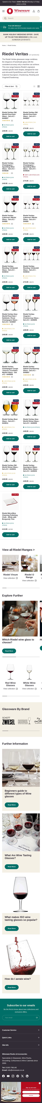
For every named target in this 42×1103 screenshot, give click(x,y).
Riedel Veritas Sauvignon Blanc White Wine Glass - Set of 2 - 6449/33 (30, 468)
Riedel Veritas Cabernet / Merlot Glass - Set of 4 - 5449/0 (30, 218)
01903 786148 (11, 1067)
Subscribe (31, 1095)
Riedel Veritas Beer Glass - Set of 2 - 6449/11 (10, 421)
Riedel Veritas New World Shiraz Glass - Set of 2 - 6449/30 (31, 421)
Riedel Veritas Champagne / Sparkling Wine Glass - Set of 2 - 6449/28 (8, 167)
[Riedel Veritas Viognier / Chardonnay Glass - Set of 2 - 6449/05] (31, 302)
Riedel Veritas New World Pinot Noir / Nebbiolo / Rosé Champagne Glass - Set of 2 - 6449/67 (10, 318)
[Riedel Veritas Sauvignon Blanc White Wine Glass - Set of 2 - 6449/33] (31, 454)
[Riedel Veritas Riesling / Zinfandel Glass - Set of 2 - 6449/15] (10, 254)
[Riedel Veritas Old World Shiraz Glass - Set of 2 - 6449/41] (10, 454)
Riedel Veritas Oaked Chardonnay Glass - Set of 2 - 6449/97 (31, 369)
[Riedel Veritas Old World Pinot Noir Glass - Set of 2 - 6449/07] (10, 101)
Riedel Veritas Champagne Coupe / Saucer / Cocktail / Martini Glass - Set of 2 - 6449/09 (10, 370)
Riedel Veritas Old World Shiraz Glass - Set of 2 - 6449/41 (10, 467)
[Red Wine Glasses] (10, 671)
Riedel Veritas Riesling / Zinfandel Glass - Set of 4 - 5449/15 (31, 269)
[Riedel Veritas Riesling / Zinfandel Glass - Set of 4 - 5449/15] (31, 254)
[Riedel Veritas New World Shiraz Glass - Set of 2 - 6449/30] (31, 407)
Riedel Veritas (12, 45)
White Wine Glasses (29, 684)
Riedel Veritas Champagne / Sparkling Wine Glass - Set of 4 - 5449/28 (29, 167)
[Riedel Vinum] (10, 563)
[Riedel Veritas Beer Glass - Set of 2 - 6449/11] (10, 407)
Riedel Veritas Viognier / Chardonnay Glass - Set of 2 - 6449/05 (31, 317)
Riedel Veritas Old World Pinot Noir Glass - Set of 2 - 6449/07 (9, 115)
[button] (38, 11)
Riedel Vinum (10, 574)
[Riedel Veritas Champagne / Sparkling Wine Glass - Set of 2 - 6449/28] (10, 151)
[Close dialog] (40, 1083)
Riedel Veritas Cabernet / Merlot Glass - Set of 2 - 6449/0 (9, 218)
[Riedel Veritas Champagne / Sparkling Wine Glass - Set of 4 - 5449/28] (31, 151)
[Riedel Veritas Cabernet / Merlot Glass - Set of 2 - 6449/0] (10, 204)
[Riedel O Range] (29, 563)
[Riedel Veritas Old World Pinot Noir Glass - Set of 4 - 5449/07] (31, 101)
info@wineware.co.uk (16, 1070)
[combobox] (21, 18)
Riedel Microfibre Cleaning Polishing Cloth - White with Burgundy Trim (10, 516)
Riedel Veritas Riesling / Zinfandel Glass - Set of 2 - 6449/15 (10, 269)
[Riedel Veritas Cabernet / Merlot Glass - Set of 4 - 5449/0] (31, 204)
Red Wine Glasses (10, 684)
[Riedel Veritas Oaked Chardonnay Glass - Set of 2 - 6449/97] (31, 355)
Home (4, 45)
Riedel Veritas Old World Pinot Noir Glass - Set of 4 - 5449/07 (30, 115)
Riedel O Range (29, 575)
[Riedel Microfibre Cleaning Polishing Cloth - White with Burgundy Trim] (10, 501)
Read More (9, 651)
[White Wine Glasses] (29, 671)
